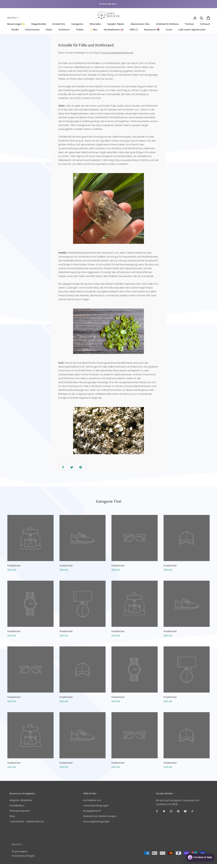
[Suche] (201, 17)
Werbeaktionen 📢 (113, 29)
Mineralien (95, 24)
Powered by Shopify (23, 856)
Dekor (49, 29)
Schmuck (205, 24)
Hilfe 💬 (134, 29)
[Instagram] (171, 811)
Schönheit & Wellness (167, 24)
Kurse (169, 29)
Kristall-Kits (58, 24)
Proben (80, 29)
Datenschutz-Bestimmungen (99, 816)
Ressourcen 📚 (152, 29)
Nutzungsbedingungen (96, 821)
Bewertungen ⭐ (16, 24)
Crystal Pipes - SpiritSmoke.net (27, 821)
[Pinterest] (178, 811)
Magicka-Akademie (21, 800)
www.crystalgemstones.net (117, 52)
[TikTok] (192, 811)
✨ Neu (93, 29)
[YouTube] (185, 811)
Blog (12, 816)
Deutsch (12, 18)
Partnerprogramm (20, 811)
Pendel (15, 29)
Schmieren (64, 29)
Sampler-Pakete (115, 24)
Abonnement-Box (140, 24)
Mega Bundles (38, 24)
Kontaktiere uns (92, 800)
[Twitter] (164, 811)
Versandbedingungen (96, 805)
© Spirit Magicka (19, 851)
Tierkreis (189, 24)
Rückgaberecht (92, 811)
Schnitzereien (32, 29)
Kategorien (77, 24)
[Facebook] (157, 811)
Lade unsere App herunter (192, 29)
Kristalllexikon (17, 805)
